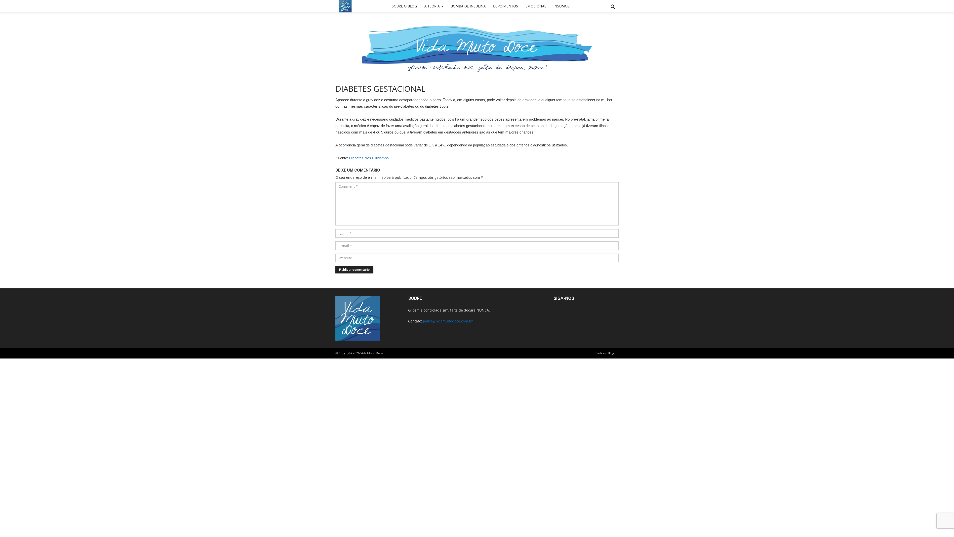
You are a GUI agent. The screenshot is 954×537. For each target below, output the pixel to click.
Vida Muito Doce (371, 353)
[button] (613, 7)
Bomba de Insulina (468, 6)
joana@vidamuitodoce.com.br (448, 321)
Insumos (562, 6)
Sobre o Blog (404, 6)
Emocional (535, 6)
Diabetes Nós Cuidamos (369, 158)
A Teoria (432, 6)
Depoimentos (505, 6)
